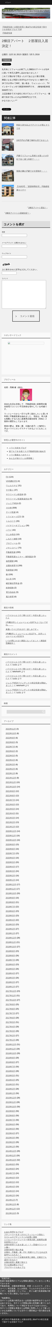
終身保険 (10, 588)
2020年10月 (11, 840)
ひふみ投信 (11, 534)
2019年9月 (10, 898)
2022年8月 (10, 742)
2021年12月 (11, 778)
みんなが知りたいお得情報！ (21, 458)
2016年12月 (11, 1044)
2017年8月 (10, 1009)
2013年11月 (11, 1209)
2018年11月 (11, 942)
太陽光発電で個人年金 (13, 1250)
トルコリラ (11, 521)
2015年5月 (10, 1129)
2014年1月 (10, 1200)
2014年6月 (10, 1178)
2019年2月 (10, 929)
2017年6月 (10, 1018)
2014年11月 (11, 1156)
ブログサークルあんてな (14, 1267)
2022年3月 (10, 765)
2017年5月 (10, 1022)
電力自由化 (11, 592)
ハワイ (9, 530)
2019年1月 (10, 933)
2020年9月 (10, 845)
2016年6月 (10, 1071)
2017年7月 (10, 1013)
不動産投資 (6, 60)
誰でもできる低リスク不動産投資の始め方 (27, 451)
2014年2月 (10, 1196)
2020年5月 (10, 862)
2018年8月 (10, 956)
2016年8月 (10, 1062)
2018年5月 (10, 969)
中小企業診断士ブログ (13, 1265)
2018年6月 (10, 964)
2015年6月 (10, 1124)
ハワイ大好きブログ (17, 448)
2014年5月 (10, 1182)
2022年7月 (10, 747)
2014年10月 (11, 1160)
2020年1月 (10, 880)
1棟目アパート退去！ (37, 208)
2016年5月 (10, 1076)
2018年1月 (10, 987)
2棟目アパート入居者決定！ (17, 213)
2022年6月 (10, 751)
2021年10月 (11, 787)
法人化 (9, 579)
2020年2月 (10, 876)
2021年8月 (10, 796)
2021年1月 (10, 827)
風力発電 (10, 597)
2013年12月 (11, 1204)
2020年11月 (11, 836)
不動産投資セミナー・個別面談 (19, 557)
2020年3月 (10, 871)
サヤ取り (10, 490)
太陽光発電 (11, 566)
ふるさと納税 (12, 539)
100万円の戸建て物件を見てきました (32, 140)
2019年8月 (10, 902)
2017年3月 (10, 1031)
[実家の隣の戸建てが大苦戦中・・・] (8, 180)
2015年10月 (11, 1107)
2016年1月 (10, 1093)
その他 (9, 508)
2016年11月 (11, 1049)
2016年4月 (10, 1080)
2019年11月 (11, 889)
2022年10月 (11, 733)
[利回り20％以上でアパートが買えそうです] (8, 134)
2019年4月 (10, 920)
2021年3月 (10, 818)
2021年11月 (11, 782)
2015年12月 (11, 1098)
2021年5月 (10, 809)
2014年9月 (10, 1164)
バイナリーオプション (15, 526)
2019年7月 (10, 907)
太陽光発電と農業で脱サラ (15, 1262)
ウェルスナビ (12, 486)
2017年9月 (10, 1004)
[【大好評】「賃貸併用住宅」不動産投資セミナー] (8, 195)
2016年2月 (10, 1089)
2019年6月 (10, 911)
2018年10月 (11, 947)
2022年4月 (10, 760)
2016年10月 (11, 1053)
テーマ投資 (11, 512)
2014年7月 (10, 1173)
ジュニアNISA (12, 503)
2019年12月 (11, 885)
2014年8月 (10, 1169)
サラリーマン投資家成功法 (17, 499)
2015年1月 (10, 1147)
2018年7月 (10, 960)
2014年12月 (11, 1151)
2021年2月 (10, 822)
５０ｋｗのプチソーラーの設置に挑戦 (20, 1237)
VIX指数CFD (11, 481)
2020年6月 (10, 858)
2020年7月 (10, 853)
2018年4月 (10, 973)
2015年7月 (10, 1120)
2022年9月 (10, 738)
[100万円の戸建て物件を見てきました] (8, 149)
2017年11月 (11, 996)
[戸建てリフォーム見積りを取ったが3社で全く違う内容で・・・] (8, 164)
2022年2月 (10, 769)
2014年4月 (10, 1187)
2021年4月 (10, 813)
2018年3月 (10, 978)
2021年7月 (10, 800)
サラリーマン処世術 (14, 494)
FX (7, 477)
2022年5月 (10, 756)
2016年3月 (10, 1084)
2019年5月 (10, 916)
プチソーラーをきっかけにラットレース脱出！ (24, 1235)
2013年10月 (11, 1213)
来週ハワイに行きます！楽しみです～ (22, 629)
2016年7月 (10, 1067)
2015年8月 (10, 1116)
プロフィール (12, 543)
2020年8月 (10, 849)
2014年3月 (10, 1191)
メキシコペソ (12, 548)
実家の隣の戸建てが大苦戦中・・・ (31, 171)
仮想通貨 (10, 561)
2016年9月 (10, 1058)
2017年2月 (10, 1036)
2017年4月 (10, 1027)
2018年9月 (10, 951)
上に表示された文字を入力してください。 (20, 270)
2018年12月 (11, 938)
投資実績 (10, 570)
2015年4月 (10, 1133)
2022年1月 (10, 773)
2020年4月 (10, 867)
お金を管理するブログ (13, 1232)
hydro (14, 665)
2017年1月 (10, 1040)
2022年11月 (11, 729)
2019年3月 (10, 924)
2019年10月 (11, 893)
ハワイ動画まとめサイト (19, 455)
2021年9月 (10, 791)
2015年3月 (10, 1138)
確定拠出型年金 (12, 583)
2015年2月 (10, 1142)
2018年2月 (10, 982)
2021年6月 (10, 805)
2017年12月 (11, 991)
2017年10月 (11, 1000)
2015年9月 (10, 1111)
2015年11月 (11, 1102)
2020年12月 (11, 831)
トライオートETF (13, 517)
